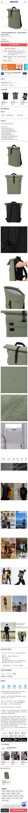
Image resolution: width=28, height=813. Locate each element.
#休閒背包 (3, 676)
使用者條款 (12, 805)
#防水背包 (9, 676)
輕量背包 (8, 791)
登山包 (21, 795)
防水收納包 (4, 795)
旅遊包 (3, 791)
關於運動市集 (6, 805)
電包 (3, 800)
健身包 (6, 800)
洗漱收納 (10, 795)
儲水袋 (21, 798)
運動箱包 (9, 673)
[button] (25, 17)
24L (13, 798)
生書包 (18, 793)
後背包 (14, 673)
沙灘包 (7, 793)
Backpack (16, 795)
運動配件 (3, 673)
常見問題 (18, 805)
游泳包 (21, 791)
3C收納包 (13, 793)
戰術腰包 (8, 798)
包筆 (17, 791)
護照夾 (3, 793)
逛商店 (24, 73)
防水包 (16, 798)
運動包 (3, 798)
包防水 (13, 791)
